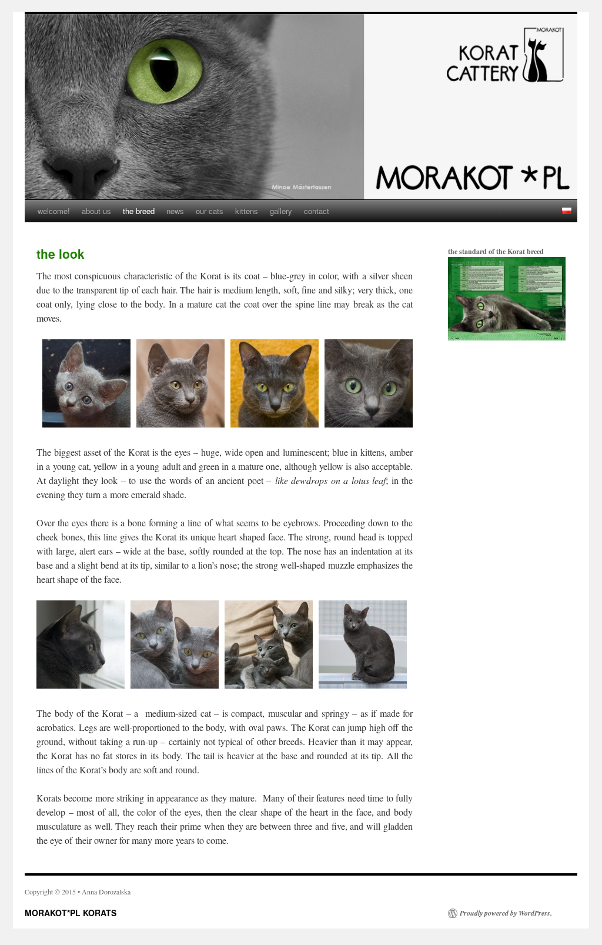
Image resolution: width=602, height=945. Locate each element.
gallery (281, 210)
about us (96, 210)
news (175, 210)
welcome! (54, 210)
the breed (139, 210)
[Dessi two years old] (369, 423)
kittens (246, 210)
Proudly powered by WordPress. (506, 913)
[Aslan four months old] (180, 423)
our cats (209, 210)
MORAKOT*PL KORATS (70, 913)
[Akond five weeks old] (86, 423)
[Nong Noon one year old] (274, 423)
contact (316, 210)
